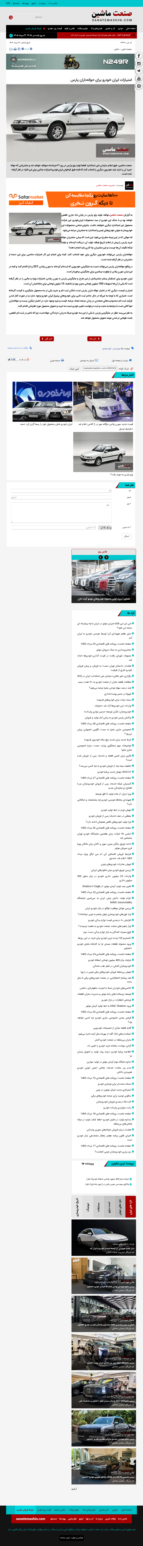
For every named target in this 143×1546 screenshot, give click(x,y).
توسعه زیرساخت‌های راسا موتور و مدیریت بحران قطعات (104, 994)
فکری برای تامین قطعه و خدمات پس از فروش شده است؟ (104, 758)
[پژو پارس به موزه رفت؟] (103, 452)
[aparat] (139, 86)
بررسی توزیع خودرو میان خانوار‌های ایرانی (111, 870)
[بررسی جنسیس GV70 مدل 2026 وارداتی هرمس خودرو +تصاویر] (104, 1466)
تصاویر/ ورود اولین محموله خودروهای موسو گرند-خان (104, 599)
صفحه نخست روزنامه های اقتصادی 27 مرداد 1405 (106, 778)
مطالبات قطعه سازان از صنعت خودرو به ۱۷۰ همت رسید (104, 682)
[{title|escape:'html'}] (104, 581)
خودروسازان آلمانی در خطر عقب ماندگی (112, 966)
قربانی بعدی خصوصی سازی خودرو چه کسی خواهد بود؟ (104, 1020)
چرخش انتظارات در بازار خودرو (116, 1000)
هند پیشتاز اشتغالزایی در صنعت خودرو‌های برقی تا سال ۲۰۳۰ (104, 980)
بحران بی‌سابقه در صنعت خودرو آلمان (113, 1040)
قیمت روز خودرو (55, 28)
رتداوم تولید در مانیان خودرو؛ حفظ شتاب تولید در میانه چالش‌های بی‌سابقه (104, 1122)
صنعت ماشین (116, 215)
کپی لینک (74, 369)
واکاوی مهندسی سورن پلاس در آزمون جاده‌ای (107, 1184)
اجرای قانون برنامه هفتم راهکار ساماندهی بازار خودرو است (104, 1138)
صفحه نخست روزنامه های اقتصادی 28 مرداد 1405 (106, 724)
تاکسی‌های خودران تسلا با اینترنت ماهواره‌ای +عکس (105, 988)
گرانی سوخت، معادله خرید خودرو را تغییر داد (109, 1046)
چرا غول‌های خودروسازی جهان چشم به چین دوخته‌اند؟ (104, 914)
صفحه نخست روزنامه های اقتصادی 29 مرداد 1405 (106, 644)
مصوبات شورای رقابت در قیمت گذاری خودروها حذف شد (104, 658)
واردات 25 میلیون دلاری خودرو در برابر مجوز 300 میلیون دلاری (104, 878)
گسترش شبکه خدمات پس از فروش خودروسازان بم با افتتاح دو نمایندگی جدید (104, 786)
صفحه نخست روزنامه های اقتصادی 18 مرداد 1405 (106, 1114)
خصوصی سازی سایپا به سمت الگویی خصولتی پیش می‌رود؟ (104, 732)
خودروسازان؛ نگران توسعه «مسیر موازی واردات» (107, 712)
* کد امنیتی (126, 527)
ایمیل (129, 497)
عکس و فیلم (70, 28)
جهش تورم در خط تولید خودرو (116, 810)
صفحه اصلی (131, 28)
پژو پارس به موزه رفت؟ (121, 475)
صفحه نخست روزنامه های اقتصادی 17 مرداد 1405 (106, 1146)
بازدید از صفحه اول (120, 360)
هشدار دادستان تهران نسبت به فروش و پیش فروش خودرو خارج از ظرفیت (104, 668)
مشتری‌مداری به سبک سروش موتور (101, 35)
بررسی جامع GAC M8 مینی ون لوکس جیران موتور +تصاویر (110, 1363)
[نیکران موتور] (70, 62)
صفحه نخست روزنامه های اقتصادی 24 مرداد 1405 (106, 954)
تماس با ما (53, 3)
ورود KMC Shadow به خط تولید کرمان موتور (108, 1006)
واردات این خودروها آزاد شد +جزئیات (113, 706)
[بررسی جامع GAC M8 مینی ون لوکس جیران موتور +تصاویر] (104, 1352)
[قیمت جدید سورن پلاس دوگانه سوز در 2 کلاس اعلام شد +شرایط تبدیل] (103, 402)
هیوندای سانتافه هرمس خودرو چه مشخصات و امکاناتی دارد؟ (104, 802)
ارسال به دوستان (87, 360)
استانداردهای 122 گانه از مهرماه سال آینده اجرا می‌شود (104, 1034)
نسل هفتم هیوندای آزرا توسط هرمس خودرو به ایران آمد (104, 636)
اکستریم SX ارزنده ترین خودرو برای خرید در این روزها (104, 938)
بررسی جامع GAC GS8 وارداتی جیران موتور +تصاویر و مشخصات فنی (106, 1401)
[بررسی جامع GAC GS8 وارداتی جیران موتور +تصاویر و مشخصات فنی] (104, 1390)
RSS (8, 3)
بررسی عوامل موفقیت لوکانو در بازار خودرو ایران (108, 908)
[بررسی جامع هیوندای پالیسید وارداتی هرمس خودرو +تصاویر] (104, 1428)
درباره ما (42, 3)
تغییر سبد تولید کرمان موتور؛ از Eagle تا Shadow (106, 886)
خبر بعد (92, 339)
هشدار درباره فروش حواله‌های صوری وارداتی (109, 1130)
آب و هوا (89, 1519)
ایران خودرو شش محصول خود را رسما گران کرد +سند (46, 424)
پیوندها (25, 3)
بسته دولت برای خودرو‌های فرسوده (114, 700)
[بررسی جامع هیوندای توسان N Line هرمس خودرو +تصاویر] (104, 1276)
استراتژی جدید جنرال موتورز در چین (113, 1090)
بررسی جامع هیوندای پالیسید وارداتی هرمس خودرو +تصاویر (110, 1439)
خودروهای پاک (97, 28)
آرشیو (34, 3)
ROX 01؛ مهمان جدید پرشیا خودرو (114, 772)
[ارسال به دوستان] (10, 49)
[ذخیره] (19, 49)
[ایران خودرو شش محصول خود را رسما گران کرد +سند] (42, 402)
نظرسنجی (72, 1519)
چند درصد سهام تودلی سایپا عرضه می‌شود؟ (110, 688)
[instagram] (139, 64)
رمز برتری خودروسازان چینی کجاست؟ (113, 1152)
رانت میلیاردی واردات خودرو (117, 1108)
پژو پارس (116, 348)
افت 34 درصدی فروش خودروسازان (113, 1102)
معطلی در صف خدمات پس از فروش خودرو (110, 816)
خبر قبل (48, 339)
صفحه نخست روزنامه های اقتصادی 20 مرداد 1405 (106, 1012)
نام (130, 490)
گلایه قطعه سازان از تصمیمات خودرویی (112, 1028)
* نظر (129, 504)
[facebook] (139, 56)
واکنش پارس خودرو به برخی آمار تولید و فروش (108, 718)
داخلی (116, 49)
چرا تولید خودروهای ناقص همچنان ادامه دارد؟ (108, 822)
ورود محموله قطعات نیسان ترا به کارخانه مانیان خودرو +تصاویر (104, 946)
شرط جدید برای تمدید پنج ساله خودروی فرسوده (107, 740)
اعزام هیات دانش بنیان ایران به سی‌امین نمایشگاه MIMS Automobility (104, 900)
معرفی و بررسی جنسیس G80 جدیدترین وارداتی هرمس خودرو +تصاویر (106, 1324)
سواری (120, 28)
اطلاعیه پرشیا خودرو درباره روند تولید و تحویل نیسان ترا (104, 1054)
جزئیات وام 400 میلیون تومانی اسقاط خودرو (109, 960)
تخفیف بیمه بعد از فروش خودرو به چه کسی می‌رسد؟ (105, 766)
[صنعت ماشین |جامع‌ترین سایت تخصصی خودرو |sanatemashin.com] (108, 16)
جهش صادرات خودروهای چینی (116, 864)
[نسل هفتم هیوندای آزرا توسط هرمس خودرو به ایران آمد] (104, 1237)
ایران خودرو (107, 348)
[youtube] (139, 78)
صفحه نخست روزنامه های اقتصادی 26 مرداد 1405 (106, 828)
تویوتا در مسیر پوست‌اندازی (117, 694)
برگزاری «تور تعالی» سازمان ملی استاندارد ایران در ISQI (104, 676)
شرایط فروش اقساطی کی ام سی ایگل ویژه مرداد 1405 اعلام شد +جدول (104, 856)
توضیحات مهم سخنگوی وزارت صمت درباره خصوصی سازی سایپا (104, 748)
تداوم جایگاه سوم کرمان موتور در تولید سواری (109, 1062)
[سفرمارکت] (70, 199)
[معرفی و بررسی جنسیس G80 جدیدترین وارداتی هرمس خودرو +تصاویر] (104, 1314)
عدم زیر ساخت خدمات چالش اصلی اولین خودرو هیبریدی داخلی (104, 1070)
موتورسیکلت (82, 28)
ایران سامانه (65, 1538)
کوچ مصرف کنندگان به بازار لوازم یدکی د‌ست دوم (107, 932)
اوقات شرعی (110, 1519)
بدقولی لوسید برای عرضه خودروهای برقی (111, 1096)
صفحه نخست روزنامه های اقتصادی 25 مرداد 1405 (106, 892)
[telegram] (139, 71)
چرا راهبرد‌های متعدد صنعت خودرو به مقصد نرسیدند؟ (104, 926)
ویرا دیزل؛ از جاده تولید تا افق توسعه (113, 794)
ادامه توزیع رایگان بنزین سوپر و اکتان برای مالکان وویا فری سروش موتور (104, 846)
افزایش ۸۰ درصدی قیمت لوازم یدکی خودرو (109, 920)
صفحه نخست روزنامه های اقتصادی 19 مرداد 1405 (106, 1078)
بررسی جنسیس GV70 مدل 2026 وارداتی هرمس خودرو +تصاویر (108, 1477)
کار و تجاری (110, 28)
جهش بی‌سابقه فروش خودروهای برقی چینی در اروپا (106, 972)
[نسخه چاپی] (15, 49)
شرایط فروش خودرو (33, 28)
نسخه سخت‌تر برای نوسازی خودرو (114, 1084)
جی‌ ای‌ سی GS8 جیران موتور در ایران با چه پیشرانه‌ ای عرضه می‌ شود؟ (104, 626)
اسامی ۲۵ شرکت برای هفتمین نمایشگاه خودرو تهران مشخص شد (104, 836)
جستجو (16, 3)
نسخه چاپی (55, 360)
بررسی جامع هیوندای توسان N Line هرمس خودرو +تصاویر (110, 1286)
